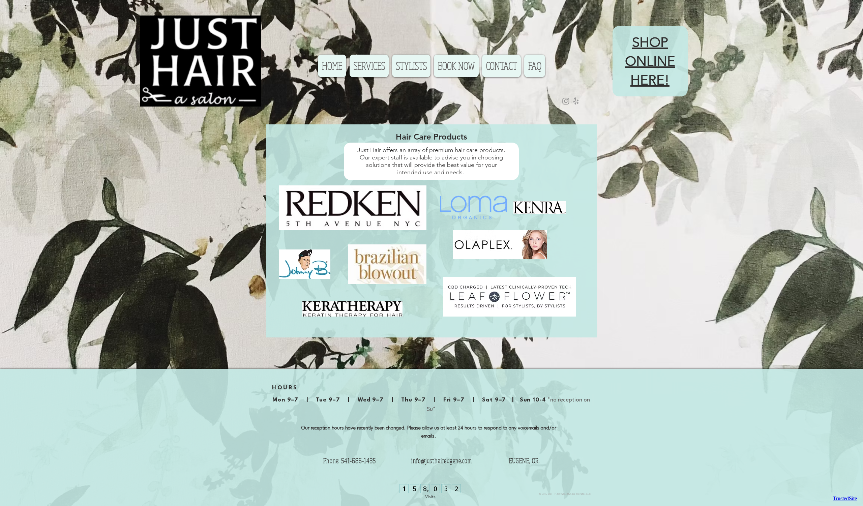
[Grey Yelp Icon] (576, 101)
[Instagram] (565, 101)
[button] (369, 66)
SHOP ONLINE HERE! (650, 61)
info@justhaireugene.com (441, 460)
